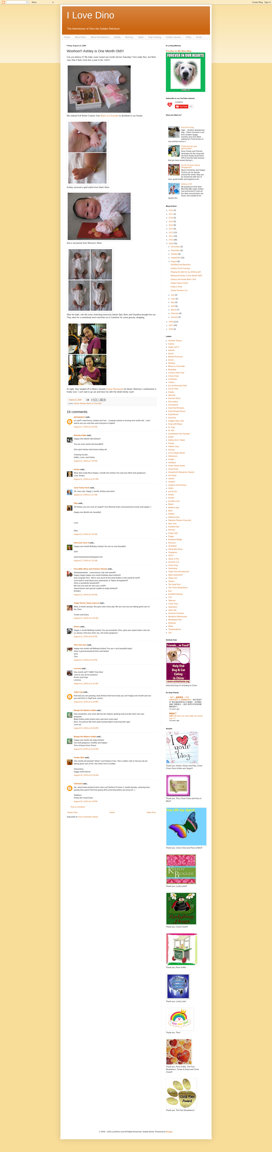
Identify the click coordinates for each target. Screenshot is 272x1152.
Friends (171, 450)
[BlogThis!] (95, 399)
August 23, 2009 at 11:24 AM (86, 684)
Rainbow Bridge (175, 539)
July (173, 295)
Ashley (76, 403)
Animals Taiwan (175, 341)
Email (198, 37)
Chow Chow (173, 376)
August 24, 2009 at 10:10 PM (86, 749)
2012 (171, 232)
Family (171, 443)
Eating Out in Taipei (176, 440)
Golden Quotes (173, 37)
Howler (171, 479)
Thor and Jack (80, 645)
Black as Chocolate (110, 116)
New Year (172, 524)
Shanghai (172, 546)
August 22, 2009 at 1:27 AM (85, 495)
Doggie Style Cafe (176, 421)
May (173, 302)
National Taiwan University (179, 520)
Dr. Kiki (171, 430)
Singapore (172, 552)
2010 (171, 240)
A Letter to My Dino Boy (178, 51)
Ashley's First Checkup (180, 268)
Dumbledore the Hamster (179, 434)
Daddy (117, 37)
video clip (172, 610)
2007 (171, 325)
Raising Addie (80, 435)
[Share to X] (98, 399)
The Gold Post (174, 584)
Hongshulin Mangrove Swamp (181, 472)
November (175, 250)
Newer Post (72, 812)
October (174, 254)
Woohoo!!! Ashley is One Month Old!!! (186, 276)
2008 (171, 322)
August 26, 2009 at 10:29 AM (86, 775)
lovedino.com (174, 501)
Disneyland (173, 405)
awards (171, 350)
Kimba (77, 469)
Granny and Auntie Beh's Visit (183, 279)
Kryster (171, 498)
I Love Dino (90, 15)
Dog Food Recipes (176, 408)
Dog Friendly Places (177, 411)
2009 (171, 243)
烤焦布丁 (173, 713)
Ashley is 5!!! (186, 184)
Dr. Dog (171, 427)
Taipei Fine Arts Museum (178, 571)
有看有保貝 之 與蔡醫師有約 (180, 700)
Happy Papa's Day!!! (179, 283)
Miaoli (170, 504)
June (173, 299)
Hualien (171, 482)
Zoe (170, 633)
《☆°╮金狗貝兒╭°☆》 (179, 697)
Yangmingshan (174, 629)
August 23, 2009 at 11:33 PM (86, 702)
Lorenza (77, 668)
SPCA (170, 555)
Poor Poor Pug (187, 127)
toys (170, 591)
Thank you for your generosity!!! (189, 147)
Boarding (172, 369)
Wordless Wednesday (177, 616)
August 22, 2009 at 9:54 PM (85, 660)
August (174, 261)
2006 (171, 329)
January (174, 317)
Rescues (172, 543)
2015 (171, 221)
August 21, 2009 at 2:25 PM (85, 427)
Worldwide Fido (175, 620)
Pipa (76, 503)
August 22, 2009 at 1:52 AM (85, 534)
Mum (170, 511)
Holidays (172, 462)
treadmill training (175, 594)
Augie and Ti (173, 347)
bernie (171, 360)
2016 (171, 218)
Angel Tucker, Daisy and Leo (86, 603)
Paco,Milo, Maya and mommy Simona (90, 569)
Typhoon (172, 600)
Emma (77, 627)
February (175, 313)
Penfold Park (173, 527)
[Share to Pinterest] (104, 399)
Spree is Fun (173, 559)
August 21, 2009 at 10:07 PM (86, 479)
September (176, 258)
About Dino (80, 37)
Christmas (172, 379)
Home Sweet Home (176, 466)
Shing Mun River (175, 549)
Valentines (172, 607)
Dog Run (172, 418)
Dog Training (154, 37)
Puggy (171, 536)
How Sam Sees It (81, 543)
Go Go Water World (176, 453)
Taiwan (171, 581)
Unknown (78, 784)
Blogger (169, 1132)
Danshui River (174, 398)
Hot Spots (172, 475)
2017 (171, 214)
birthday (83, 403)
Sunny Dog (173, 565)
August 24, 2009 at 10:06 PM (86, 728)
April (173, 306)
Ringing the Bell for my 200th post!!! (186, 272)
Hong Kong (173, 469)
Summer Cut (173, 562)
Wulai (170, 626)
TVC (170, 597)
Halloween (173, 456)
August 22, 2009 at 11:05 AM (86, 618)
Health (171, 459)
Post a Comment (78, 807)
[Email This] (92, 399)
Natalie (171, 514)
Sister (141, 37)
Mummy (129, 37)
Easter (171, 437)
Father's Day (173, 446)
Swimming (172, 568)
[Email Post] (87, 400)
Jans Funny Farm (81, 488)
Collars (171, 382)
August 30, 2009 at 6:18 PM (85, 801)
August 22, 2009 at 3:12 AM (85, 560)
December (175, 247)
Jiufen (170, 488)
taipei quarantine (175, 575)
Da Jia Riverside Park (177, 386)
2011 (171, 236)
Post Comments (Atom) (88, 817)
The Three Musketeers (177, 588)
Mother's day (173, 507)
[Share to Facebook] (101, 399)
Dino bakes (173, 402)
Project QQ (173, 533)
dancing (171, 395)
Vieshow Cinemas (176, 613)
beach (171, 353)
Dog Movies (173, 414)
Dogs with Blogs (175, 424)
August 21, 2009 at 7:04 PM (85, 461)
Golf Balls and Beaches (181, 265)
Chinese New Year (176, 373)
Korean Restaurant (114, 389)
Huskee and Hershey (177, 485)
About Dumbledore (100, 37)
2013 (171, 229)
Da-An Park (173, 389)
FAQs (188, 37)
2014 (171, 225)
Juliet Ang (78, 692)
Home (67, 37)
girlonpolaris (79, 417)
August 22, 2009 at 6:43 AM (85, 595)
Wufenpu (172, 623)
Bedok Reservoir (175, 357)
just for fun (172, 491)
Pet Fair (171, 530)
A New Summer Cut (179, 290)
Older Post (151, 812)
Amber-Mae (79, 757)
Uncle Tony (173, 604)
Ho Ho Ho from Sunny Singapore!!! (190, 166)
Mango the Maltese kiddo (85, 710)
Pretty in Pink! (176, 287)
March (174, 310)
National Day (173, 517)
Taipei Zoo (172, 578)
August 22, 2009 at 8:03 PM (85, 636)
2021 (171, 210)
